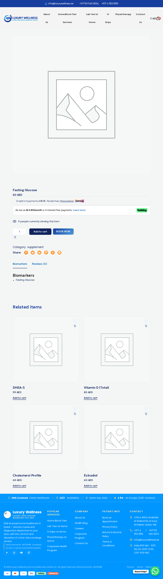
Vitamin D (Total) (96, 387)
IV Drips (108, 18)
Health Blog (81, 523)
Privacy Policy (109, 526)
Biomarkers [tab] (20, 264)
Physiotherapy (123, 14)
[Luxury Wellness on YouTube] (21, 552)
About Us (46, 18)
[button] (15, 237)
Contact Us (140, 18)
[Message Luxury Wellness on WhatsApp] (14, 552)
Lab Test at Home (92, 18)
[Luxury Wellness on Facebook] (7, 552)
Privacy (130, 566)
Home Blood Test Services (67, 18)
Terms (140, 566)
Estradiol (90, 475)
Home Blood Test (57, 520)
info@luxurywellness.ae (146, 539)
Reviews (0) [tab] (39, 264)
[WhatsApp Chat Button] (155, 571)
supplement (35, 247)
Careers (79, 528)
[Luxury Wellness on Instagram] (29, 552)
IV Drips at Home (56, 531)
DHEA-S (19, 387)
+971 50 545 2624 (154, 532)
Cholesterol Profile (27, 475)
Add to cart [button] (19, 397)
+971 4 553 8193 (138, 532)
